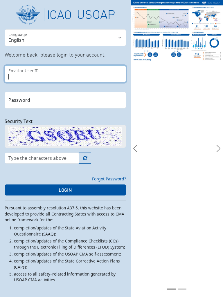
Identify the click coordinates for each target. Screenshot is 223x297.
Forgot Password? (109, 179)
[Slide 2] (182, 289)
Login (65, 190)
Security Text (19, 121)
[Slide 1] (171, 289)
